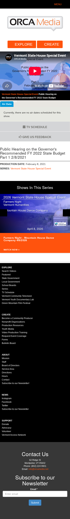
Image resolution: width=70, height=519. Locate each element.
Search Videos (9, 271)
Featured (6, 274)
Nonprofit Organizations (13, 322)
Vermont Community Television (17, 296)
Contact (5, 379)
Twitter (5, 405)
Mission (5, 358)
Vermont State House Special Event (31, 168)
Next (66, 212)
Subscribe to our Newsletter (15, 409)
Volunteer (6, 431)
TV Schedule (36, 127)
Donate (5, 424)
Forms (5, 339)
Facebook (6, 402)
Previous (3, 212)
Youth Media (8, 329)
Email (34, 489)
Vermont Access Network (14, 435)
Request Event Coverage (14, 336)
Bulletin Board (9, 343)
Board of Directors (10, 365)
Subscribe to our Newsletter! (15, 383)
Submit (35, 502)
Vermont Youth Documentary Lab (18, 299)
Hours (5, 376)
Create (51, 44)
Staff (4, 362)
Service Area (8, 369)
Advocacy (6, 428)
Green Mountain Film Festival (16, 303)
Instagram (6, 398)
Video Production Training (14, 332)
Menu (58, 4)
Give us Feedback (36, 137)
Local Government (11, 282)
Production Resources (13, 325)
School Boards (9, 285)
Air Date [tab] (7, 104)
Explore (23, 44)
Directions (7, 372)
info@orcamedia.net (38, 469)
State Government (10, 278)
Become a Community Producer (17, 318)
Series (5, 289)
